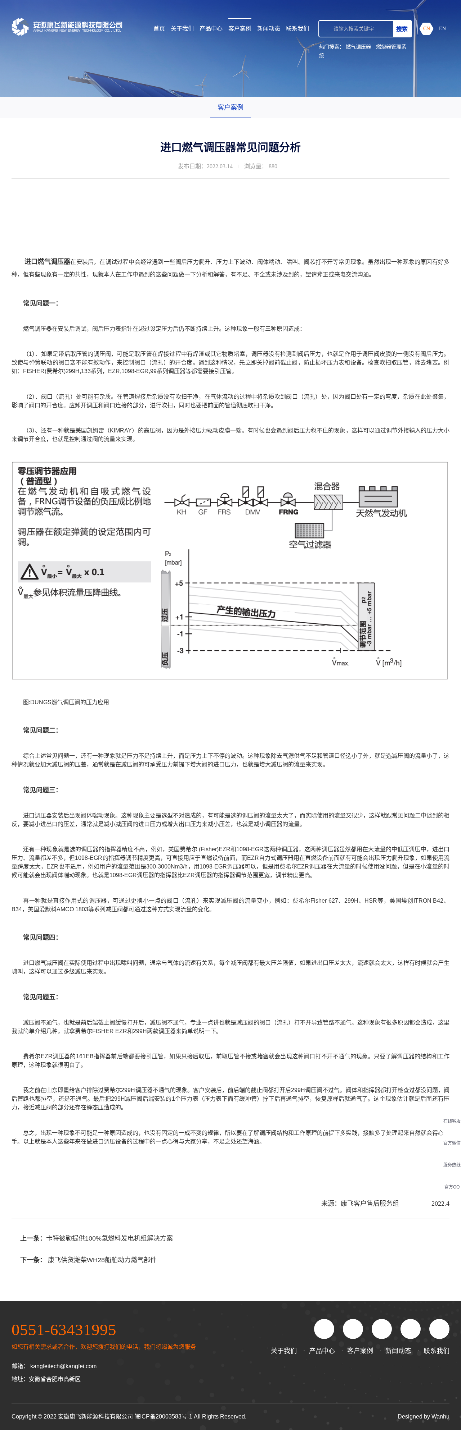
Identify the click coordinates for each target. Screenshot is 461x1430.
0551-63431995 (64, 1330)
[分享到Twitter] (439, 1329)
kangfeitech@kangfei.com (63, 1366)
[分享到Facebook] (382, 1329)
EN (442, 28)
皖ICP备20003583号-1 (163, 1416)
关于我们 (182, 29)
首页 (159, 29)
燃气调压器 (358, 47)
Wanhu (440, 1416)
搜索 (402, 29)
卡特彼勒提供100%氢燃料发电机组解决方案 (109, 1238)
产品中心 (211, 29)
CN (426, 28)
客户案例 (239, 29)
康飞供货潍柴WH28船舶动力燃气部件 (102, 1260)
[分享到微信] (324, 1329)
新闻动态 (268, 29)
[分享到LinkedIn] (410, 1329)
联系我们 (297, 29)
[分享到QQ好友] (353, 1329)
